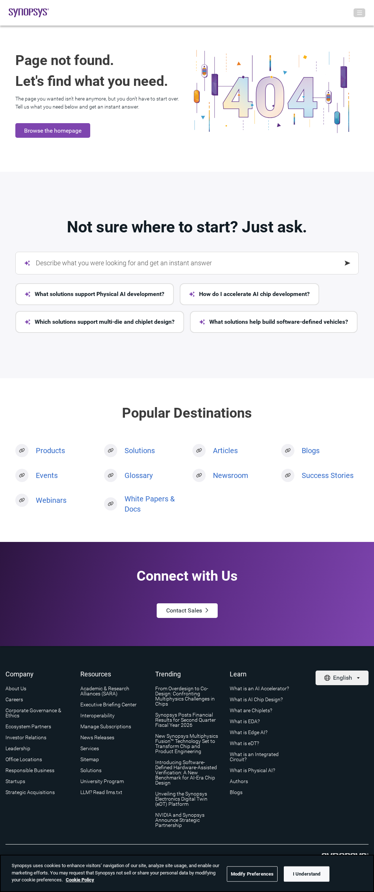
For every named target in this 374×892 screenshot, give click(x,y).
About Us (15, 688)
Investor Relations (25, 737)
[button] (94, 294)
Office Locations (23, 759)
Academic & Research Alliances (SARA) (104, 691)
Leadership (17, 748)
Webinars (51, 500)
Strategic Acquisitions (30, 792)
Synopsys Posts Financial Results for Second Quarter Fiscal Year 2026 (185, 720)
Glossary (139, 475)
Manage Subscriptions (105, 726)
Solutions (140, 450)
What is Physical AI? (252, 770)
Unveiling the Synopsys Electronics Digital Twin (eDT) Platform (181, 799)
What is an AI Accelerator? (259, 688)
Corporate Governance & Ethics (33, 712)
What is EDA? (245, 721)
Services (89, 748)
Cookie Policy (80, 879)
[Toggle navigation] (359, 12)
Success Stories (328, 475)
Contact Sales (184, 610)
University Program (102, 781)
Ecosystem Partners (28, 726)
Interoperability (97, 715)
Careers (14, 699)
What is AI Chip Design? (256, 699)
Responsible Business (29, 770)
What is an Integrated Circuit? (254, 756)
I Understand (307, 874)
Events (47, 475)
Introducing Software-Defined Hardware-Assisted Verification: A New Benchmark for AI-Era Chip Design (186, 772)
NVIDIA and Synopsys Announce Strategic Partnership (180, 820)
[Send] (348, 263)
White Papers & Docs (150, 503)
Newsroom (230, 475)
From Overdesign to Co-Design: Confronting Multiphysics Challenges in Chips (185, 696)
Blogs (311, 450)
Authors (239, 781)
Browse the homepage (52, 130)
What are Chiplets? (251, 710)
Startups (15, 781)
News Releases (97, 737)
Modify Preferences (252, 874)
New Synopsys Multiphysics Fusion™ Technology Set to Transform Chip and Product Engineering (186, 743)
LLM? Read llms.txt (101, 792)
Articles (225, 450)
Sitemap (89, 759)
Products (50, 450)
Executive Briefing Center (108, 704)
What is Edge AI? (248, 732)
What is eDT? (244, 743)
